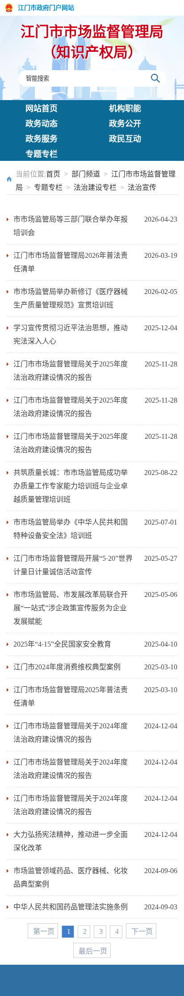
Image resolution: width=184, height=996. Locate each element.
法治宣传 (142, 187)
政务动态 (41, 123)
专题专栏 (41, 154)
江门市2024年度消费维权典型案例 (67, 667)
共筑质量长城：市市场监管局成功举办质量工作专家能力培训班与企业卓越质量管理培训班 (70, 486)
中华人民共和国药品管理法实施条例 (70, 907)
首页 (53, 174)
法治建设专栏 (95, 187)
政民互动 (125, 138)
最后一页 (93, 951)
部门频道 (85, 174)
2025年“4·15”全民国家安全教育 (62, 644)
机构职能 (125, 108)
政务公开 (125, 123)
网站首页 (41, 108)
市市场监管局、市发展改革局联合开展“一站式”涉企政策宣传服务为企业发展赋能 (70, 608)
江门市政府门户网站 (46, 7)
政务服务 (41, 138)
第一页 (43, 931)
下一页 (142, 931)
